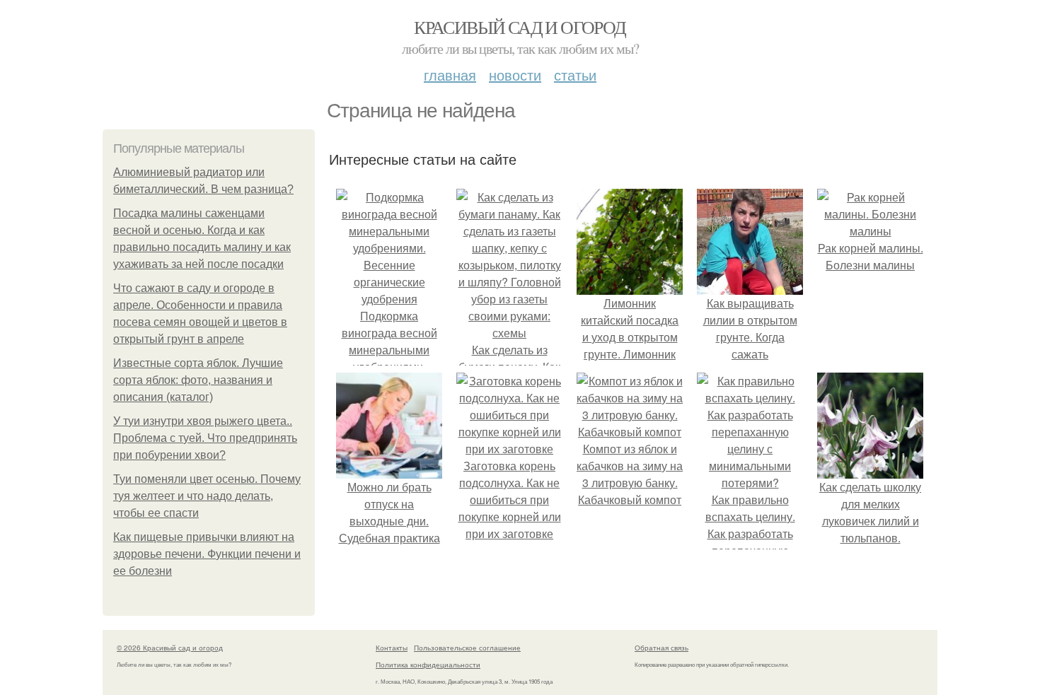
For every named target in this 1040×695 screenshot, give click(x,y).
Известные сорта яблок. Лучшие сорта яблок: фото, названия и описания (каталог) (198, 380)
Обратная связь (661, 648)
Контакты (392, 648)
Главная (450, 74)
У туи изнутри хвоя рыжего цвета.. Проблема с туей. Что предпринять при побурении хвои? (205, 438)
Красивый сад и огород (519, 27)
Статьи (575, 74)
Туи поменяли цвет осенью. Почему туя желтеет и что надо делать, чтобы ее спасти (207, 496)
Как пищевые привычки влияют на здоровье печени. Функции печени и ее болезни (207, 554)
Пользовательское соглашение (467, 648)
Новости (515, 74)
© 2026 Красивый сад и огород (170, 648)
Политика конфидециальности (428, 665)
